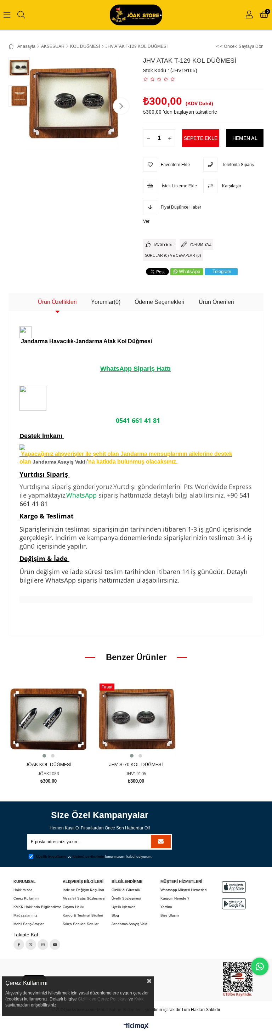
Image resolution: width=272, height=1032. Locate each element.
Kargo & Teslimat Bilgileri (83, 915)
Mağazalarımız (25, 915)
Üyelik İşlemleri (123, 907)
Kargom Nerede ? (174, 898)
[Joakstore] (238, 979)
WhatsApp (189, 271)
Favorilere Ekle (40, 746)
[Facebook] (18, 944)
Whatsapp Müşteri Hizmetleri (183, 890)
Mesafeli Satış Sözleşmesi (84, 898)
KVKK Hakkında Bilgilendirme (37, 907)
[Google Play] (234, 904)
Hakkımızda (23, 890)
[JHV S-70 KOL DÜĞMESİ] (136, 719)
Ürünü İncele (56, 746)
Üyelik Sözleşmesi (126, 898)
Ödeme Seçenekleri (160, 302)
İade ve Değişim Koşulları (83, 890)
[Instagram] (43, 944)
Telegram (221, 271)
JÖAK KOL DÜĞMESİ (49, 764)
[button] (44, 755)
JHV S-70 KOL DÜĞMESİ (136, 764)
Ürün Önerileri (216, 302)
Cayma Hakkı (73, 907)
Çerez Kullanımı (26, 898)
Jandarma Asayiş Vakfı (60, 462)
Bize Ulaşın (169, 915)
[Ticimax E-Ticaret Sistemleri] (136, 1026)
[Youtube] (55, 944)
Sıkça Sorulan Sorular (80, 924)
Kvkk (138, 999)
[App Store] (234, 887)
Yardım (166, 907)
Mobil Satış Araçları (29, 924)
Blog (115, 915)
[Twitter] (31, 944)
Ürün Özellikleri (57, 302)
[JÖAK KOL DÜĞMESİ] (48, 719)
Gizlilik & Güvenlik (126, 890)
